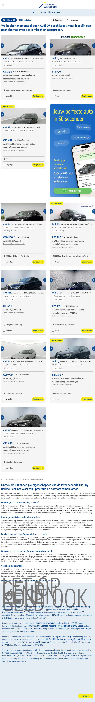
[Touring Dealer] (48, 5)
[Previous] (2, 45)
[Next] (44, 45)
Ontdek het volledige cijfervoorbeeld (14, 81)
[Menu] (3, 4)
